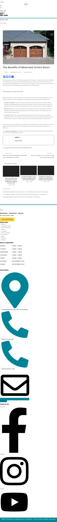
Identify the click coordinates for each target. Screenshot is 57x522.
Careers (3, 229)
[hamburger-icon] (26, 4)
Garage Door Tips (28, 72)
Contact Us (3, 238)
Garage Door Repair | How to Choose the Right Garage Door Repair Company (28, 178)
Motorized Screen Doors (26, 147)
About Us (3, 224)
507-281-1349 (4, 15)
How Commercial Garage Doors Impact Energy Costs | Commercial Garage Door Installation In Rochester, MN (25, 191)
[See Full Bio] (22, 140)
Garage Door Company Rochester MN (13, 147)
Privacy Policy (4, 234)
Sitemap (3, 239)
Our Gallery (4, 231)
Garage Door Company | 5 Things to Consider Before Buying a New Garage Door (46, 178)
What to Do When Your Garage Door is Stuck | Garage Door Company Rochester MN (11, 181)
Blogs (2, 236)
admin (6, 72)
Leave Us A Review (5, 232)
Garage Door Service (6, 226)
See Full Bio (18, 140)
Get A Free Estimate (5, 227)
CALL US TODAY (3, 11)
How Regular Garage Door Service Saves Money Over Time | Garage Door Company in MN (21, 197)
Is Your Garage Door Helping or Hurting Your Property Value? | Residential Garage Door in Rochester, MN (24, 194)
